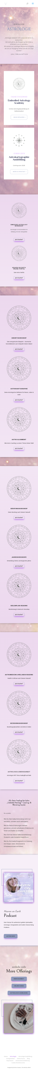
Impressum (9, 1060)
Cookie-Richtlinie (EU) (18, 1063)
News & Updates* (19, 171)
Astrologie (13, 1056)
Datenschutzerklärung (23, 1060)
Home (6, 1056)
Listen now (10, 936)
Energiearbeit (19, 978)
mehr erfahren (19, 117)
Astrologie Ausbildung (19, 993)
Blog (28, 1058)
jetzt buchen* (19, 239)
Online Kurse (19, 985)
